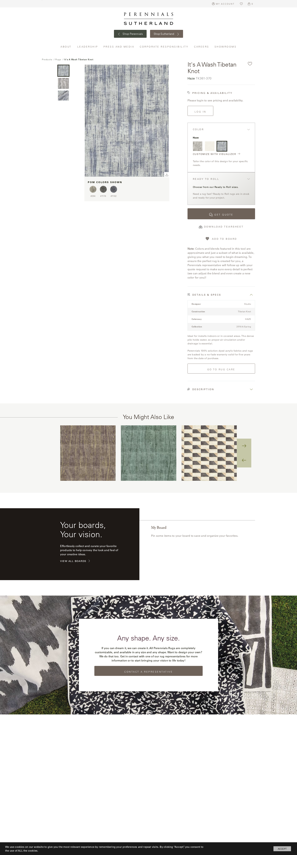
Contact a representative (148, 671)
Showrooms (225, 46)
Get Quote (223, 214)
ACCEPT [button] (282, 848)
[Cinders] (197, 146)
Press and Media (119, 46)
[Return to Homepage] (148, 19)
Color (198, 129)
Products (47, 59)
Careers (201, 46)
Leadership (87, 46)
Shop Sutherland (164, 34)
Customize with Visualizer (214, 154)
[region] (148, 453)
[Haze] (222, 146)
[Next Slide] (244, 446)
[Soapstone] (209, 146)
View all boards (73, 561)
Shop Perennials (132, 34)
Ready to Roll (206, 179)
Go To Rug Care (221, 369)
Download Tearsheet (224, 226)
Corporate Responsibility (164, 46)
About (66, 46)
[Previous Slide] (244, 460)
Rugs (58, 59)
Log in (200, 111)
